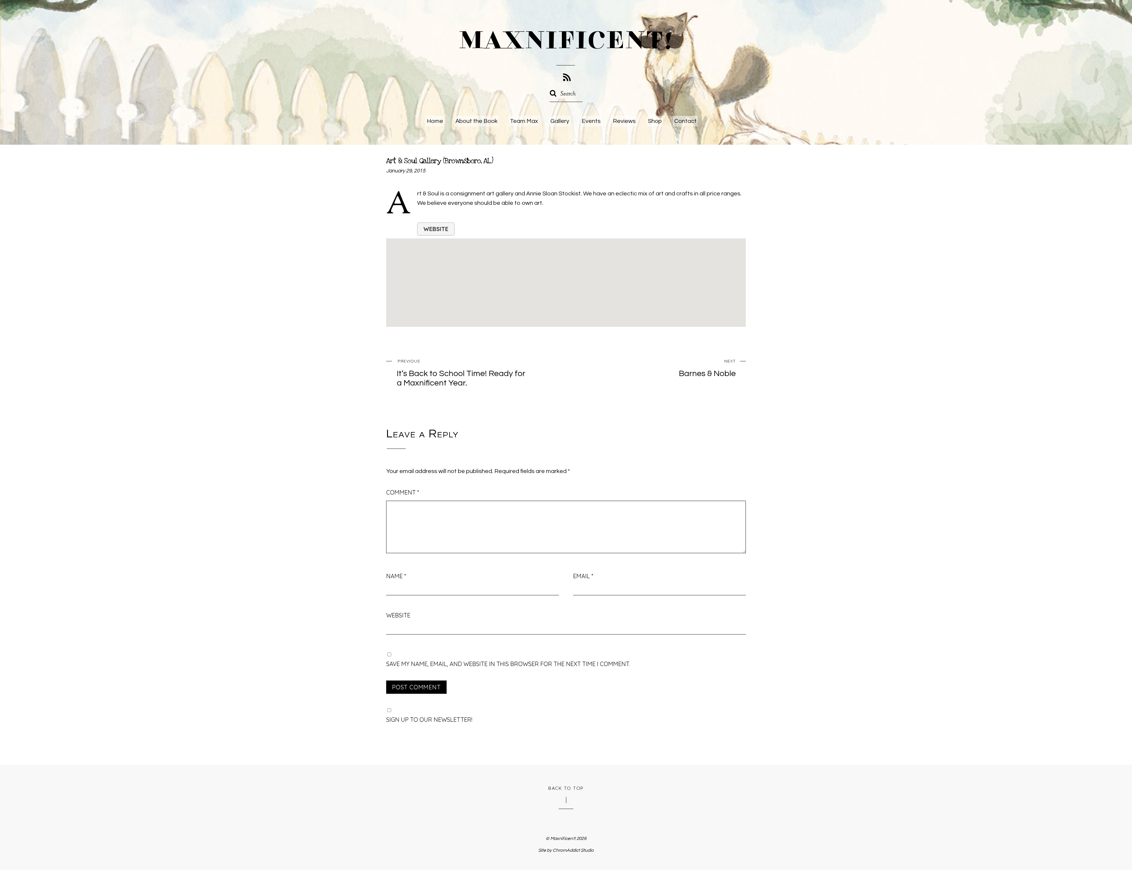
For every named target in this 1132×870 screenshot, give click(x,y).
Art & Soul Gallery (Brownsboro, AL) (439, 161)
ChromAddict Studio (573, 850)
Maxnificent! (563, 838)
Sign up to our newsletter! (429, 719)
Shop (655, 121)
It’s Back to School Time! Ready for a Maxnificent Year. (461, 372)
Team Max (524, 121)
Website (435, 229)
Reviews (624, 121)
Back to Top (566, 788)
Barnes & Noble (707, 368)
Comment (402, 492)
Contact (685, 121)
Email (583, 576)
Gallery (559, 121)
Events (591, 121)
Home (435, 121)
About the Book (476, 121)
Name (396, 576)
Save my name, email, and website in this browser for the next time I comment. (508, 664)
